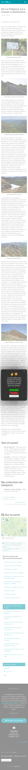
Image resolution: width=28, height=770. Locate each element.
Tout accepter (14, 390)
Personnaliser (14, 396)
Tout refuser (14, 393)
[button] (3, 519)
